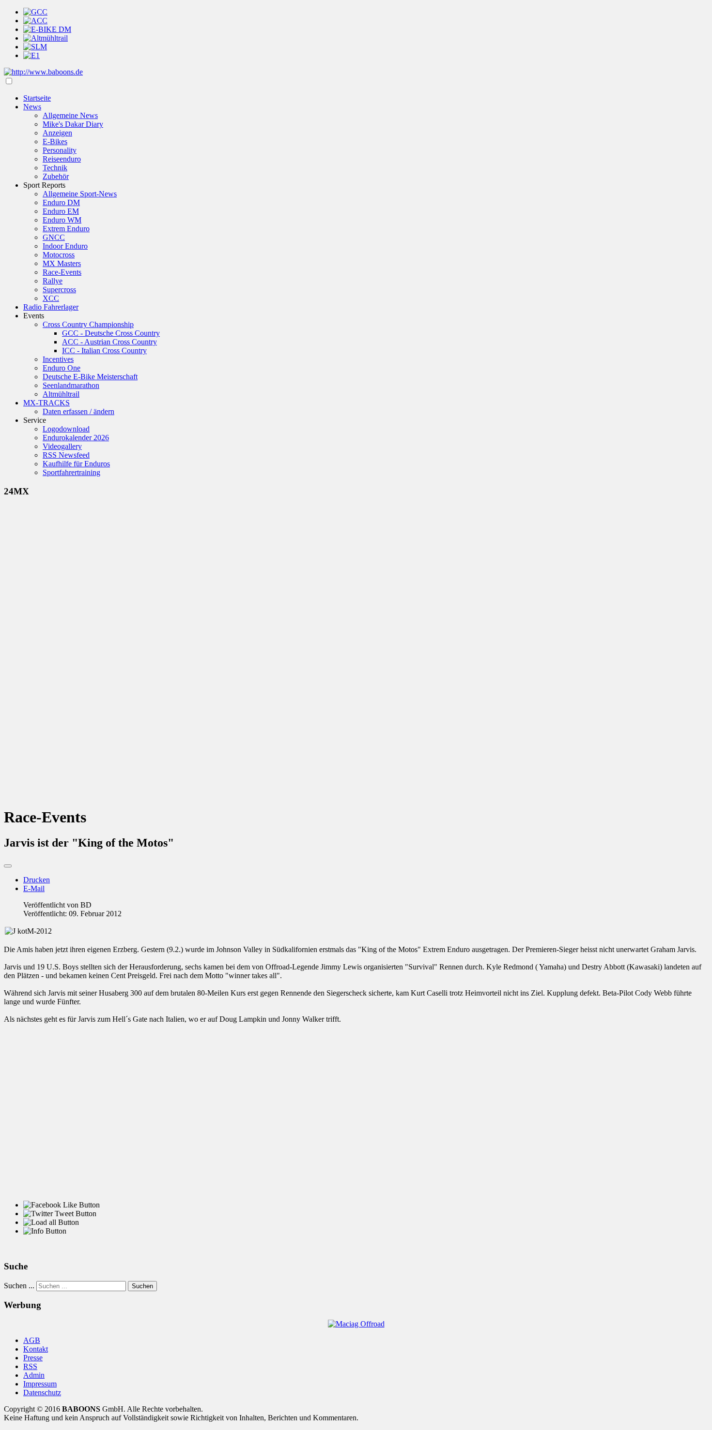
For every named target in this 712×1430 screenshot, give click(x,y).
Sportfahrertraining (71, 472)
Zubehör (56, 176)
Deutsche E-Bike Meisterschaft (90, 376)
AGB (31, 1340)
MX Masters (62, 263)
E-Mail (34, 888)
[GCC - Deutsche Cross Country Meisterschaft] (35, 12)
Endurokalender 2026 (76, 437)
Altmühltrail (61, 394)
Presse (33, 1358)
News (32, 107)
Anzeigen (57, 133)
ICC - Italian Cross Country (104, 350)
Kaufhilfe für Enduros (76, 464)
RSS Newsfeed (66, 455)
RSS (30, 1366)
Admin (34, 1375)
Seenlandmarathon (71, 385)
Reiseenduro (62, 159)
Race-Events (62, 272)
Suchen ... (19, 1285)
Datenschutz (42, 1392)
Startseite (37, 98)
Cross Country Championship (88, 324)
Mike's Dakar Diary (73, 124)
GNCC (54, 237)
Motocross (59, 255)
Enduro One (61, 368)
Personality (60, 150)
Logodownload (66, 429)
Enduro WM (62, 220)
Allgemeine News (70, 115)
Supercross (59, 289)
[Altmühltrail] (45, 38)
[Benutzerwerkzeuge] (8, 865)
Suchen (142, 1286)
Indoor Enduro (65, 246)
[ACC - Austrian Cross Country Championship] (35, 20)
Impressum (40, 1384)
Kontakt (35, 1349)
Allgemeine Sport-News (80, 194)
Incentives (58, 359)
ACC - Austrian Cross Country (109, 342)
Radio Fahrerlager (50, 307)
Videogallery (62, 446)
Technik (55, 168)
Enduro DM (61, 202)
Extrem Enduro (66, 228)
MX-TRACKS (46, 403)
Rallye (52, 281)
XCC (51, 298)
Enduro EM (61, 211)
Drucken (36, 880)
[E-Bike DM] (47, 29)
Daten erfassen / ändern (78, 411)
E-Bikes (55, 141)
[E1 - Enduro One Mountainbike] (31, 55)
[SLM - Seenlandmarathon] (35, 47)
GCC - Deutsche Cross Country (111, 333)
